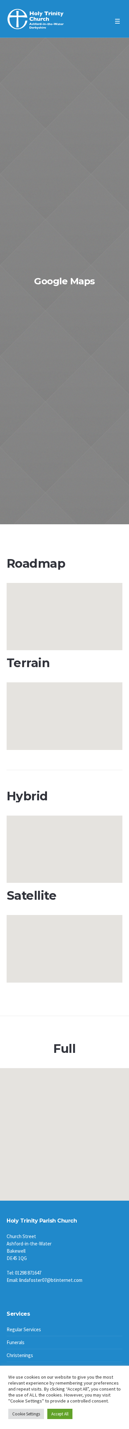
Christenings (20, 1355)
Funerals (15, 1342)
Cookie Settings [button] (26, 1414)
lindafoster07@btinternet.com (50, 1280)
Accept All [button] (59, 1414)
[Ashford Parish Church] (35, 19)
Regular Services (24, 1329)
